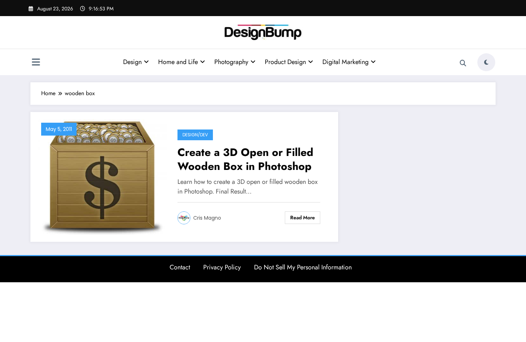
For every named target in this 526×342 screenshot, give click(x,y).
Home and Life (178, 62)
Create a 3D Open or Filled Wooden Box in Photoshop (245, 159)
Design (132, 62)
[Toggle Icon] (35, 63)
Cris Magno (207, 217)
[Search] (463, 63)
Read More (302, 217)
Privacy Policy (222, 267)
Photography (231, 62)
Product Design (285, 62)
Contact (180, 267)
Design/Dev (195, 135)
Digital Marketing (345, 62)
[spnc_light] (486, 62)
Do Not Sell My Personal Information (303, 267)
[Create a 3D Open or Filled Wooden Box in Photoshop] (102, 176)
